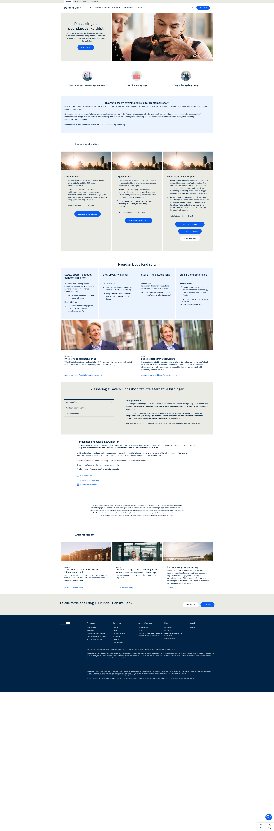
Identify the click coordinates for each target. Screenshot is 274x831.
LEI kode (80, 298)
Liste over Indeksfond (190, 231)
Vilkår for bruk (120, 678)
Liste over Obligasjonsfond (139, 220)
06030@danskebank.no (73, 286)
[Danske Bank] (73, 7)
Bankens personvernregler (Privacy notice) (164, 678)
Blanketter (90, 630)
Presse (115, 630)
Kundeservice (168, 627)
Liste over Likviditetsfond (87, 214)
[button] (102, 8)
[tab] (88, 402)
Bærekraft (116, 639)
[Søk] (192, 7)
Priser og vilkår (91, 627)
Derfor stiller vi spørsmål (95, 639)
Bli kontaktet (86, 47)
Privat (84, 2)
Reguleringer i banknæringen (96, 633)
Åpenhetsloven (118, 642)
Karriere (115, 627)
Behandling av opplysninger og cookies (137, 678)
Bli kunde (207, 605)
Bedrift (68, 2)
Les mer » (89, 662)
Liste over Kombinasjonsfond (190, 224)
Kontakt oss (190, 605)
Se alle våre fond (190, 238)
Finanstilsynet (143, 627)
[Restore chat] (268, 817)
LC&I (76, 2)
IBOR (140, 630)
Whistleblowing (169, 639)
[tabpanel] (168, 412)
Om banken (116, 636)
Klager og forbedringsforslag (96, 636)
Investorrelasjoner (119, 633)
